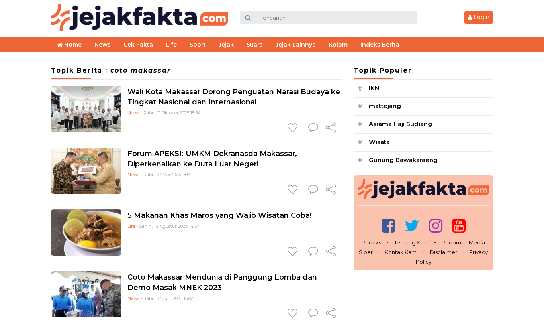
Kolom (338, 44)
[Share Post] (331, 128)
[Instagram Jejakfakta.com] (435, 225)
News (133, 113)
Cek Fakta (138, 44)
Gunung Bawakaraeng (403, 160)
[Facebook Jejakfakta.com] (388, 225)
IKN (374, 88)
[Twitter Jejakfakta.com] (412, 225)
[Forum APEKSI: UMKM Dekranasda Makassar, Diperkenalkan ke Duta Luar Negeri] (86, 170)
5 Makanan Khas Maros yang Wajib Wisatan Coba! (219, 215)
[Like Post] (294, 128)
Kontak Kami (401, 252)
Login (480, 17)
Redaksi (372, 242)
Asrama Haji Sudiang (400, 124)
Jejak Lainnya (296, 44)
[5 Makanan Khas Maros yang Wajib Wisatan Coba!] (86, 232)
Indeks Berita (379, 44)
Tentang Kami (412, 242)
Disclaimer (443, 252)
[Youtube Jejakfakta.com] (459, 225)
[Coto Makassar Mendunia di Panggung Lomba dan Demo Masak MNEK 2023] (86, 294)
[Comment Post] (313, 128)
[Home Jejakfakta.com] (139, 17)
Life (131, 226)
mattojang (385, 106)
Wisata (379, 142)
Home (72, 44)
